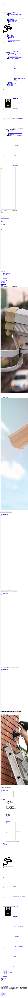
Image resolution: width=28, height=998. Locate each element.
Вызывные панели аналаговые (15, 57)
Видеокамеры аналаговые (14, 38)
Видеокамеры (11, 37)
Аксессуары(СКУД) (12, 80)
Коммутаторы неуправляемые (15, 133)
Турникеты (10, 85)
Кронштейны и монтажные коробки (16, 18)
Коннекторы (11, 15)
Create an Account (4, 986)
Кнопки (10, 82)
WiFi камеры (11, 36)
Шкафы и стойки (12, 21)
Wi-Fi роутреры (11, 131)
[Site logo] (8, 208)
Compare (5, 976)
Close (2, 979)
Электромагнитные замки (14, 86)
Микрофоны (11, 19)
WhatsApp (17, 831)
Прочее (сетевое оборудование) (15, 135)
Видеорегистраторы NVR (14, 40)
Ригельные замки (12, 83)
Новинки (8, 816)
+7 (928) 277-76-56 (5, 218)
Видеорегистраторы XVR (14, 41)
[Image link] (7, 797)
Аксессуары (11, 53)
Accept (2, 991)
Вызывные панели (12, 56)
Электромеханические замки (14, 88)
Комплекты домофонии (13, 58)
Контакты (8, 821)
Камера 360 (10, 35)
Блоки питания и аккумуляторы (15, 14)
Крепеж (10, 16)
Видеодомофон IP (12, 54)
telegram (17, 841)
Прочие (10, 22)
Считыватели (11, 84)
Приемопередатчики (13, 20)
